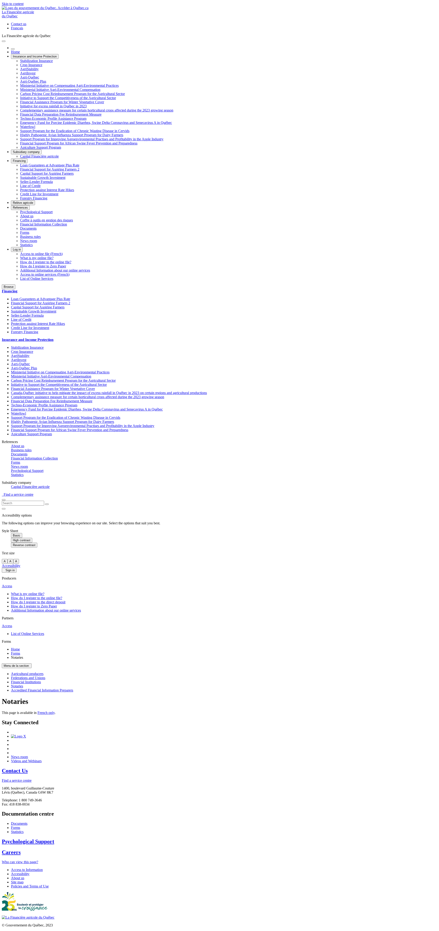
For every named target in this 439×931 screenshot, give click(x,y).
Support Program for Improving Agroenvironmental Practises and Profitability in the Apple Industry (91, 139)
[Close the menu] (13, 49)
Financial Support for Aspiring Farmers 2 (49, 169)
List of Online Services (36, 278)
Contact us (18, 24)
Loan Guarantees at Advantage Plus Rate (49, 165)
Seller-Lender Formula (36, 182)
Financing (19, 161)
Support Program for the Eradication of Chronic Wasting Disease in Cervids (74, 131)
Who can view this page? (20, 862)
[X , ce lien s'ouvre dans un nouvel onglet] (18, 736)
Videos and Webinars (26, 761)
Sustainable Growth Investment (42, 178)
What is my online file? (37, 258)
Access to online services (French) (45, 274)
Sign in (9, 570)
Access (7, 586)
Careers (11, 852)
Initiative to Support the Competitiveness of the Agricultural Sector (68, 98)
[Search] (47, 504)
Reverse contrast (24, 545)
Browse (8, 287)
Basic (16, 535)
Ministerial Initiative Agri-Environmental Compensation (60, 90)
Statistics (26, 245)
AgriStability (29, 69)
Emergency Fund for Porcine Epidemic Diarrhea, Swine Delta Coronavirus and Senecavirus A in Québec (96, 123)
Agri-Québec (29, 77)
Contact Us (15, 771)
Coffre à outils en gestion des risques (46, 220)
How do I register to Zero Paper (43, 266)
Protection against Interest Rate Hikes (47, 190)
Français (17, 28)
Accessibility (11, 566)
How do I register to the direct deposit (38, 602)
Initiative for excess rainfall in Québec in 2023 (53, 106)
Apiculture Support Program (40, 147)
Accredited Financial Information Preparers (42, 690)
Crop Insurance (31, 65)
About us (26, 216)
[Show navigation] (3, 41)
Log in (17, 249)
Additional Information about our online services (55, 270)
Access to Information (27, 870)
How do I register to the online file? (45, 262)
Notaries (17, 686)
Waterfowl (27, 127)
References (20, 207)
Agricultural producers (27, 674)
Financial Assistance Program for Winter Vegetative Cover (62, 102)
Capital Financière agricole (39, 156)
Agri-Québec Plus (33, 81)
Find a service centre (17, 494)
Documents (28, 228)
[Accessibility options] (3, 508)
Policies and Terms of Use (30, 886)
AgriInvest (27, 73)
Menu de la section (17, 665)
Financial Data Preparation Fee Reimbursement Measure (61, 114)
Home (15, 52)
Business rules (30, 237)
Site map (17, 882)
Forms (24, 232)
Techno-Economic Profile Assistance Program (53, 118)
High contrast (21, 540)
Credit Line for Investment (39, 194)
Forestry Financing (33, 198)
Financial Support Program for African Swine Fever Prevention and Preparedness (78, 143)
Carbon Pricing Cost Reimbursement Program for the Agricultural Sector (72, 94)
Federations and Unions (28, 678)
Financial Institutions (26, 682)
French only (46, 713)
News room (28, 241)
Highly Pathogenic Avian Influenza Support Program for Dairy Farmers (71, 135)
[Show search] (3, 500)
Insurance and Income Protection (35, 56)
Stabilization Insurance (36, 61)
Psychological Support (36, 212)
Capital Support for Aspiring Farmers (47, 173)
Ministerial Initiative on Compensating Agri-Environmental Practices (69, 85)
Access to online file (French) (41, 254)
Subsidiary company (26, 152)
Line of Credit (30, 186)
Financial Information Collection (43, 224)
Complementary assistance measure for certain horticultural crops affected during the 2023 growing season (96, 110)
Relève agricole (23, 202)
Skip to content (13, 4)
